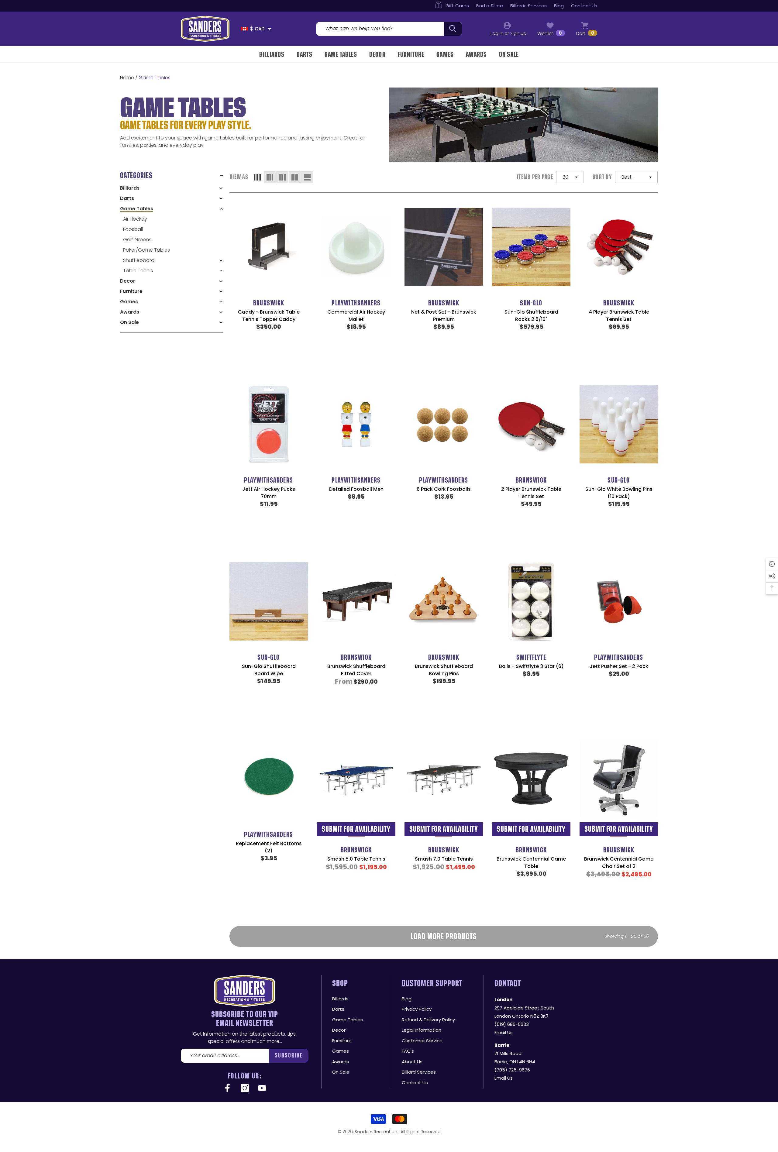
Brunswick (268, 303)
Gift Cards (457, 5)
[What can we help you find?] (389, 29)
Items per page (535, 177)
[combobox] (380, 29)
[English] (244, 28)
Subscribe (289, 1055)
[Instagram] (244, 1088)
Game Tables (154, 77)
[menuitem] (171, 188)
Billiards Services (528, 5)
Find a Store (489, 5)
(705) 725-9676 (512, 1070)
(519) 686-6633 (511, 1024)
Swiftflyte (531, 657)
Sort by (602, 177)
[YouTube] (262, 1088)
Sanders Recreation (376, 1132)
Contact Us (584, 5)
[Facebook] (227, 1088)
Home (127, 77)
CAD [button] (257, 29)
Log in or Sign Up (508, 33)
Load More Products (444, 936)
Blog (559, 5)
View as (239, 177)
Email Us (503, 1032)
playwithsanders (356, 303)
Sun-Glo (531, 303)
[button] (269, 29)
